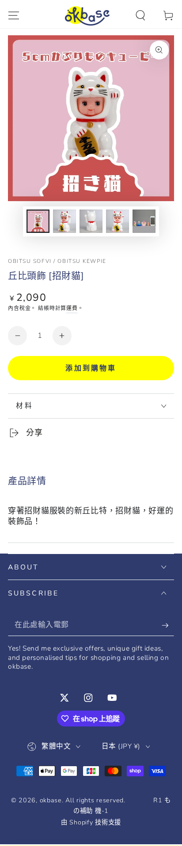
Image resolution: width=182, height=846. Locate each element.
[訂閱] (168, 625)
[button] (140, 16)
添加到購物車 (90, 368)
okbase (51, 800)
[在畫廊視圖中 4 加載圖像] (117, 221)
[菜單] (13, 16)
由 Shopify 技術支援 (91, 822)
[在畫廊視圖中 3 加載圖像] (91, 221)
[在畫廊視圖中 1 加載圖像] (38, 221)
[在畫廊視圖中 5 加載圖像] (144, 221)
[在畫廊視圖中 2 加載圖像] (64, 221)
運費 (72, 308)
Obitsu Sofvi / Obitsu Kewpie (57, 261)
